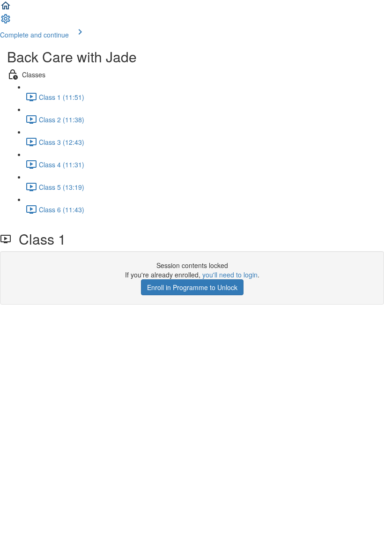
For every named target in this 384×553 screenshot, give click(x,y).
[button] (5, 8)
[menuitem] (5, 21)
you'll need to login (230, 274)
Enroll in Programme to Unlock (192, 287)
